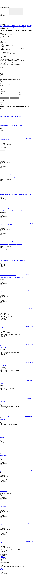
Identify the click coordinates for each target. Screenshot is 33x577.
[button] (16, 20)
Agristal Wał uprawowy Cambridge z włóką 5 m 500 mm (11, 125)
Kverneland (8, 27)
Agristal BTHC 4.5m (4, 455)
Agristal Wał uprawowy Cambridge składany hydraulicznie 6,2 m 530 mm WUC (15, 194)
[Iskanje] (16, 11)
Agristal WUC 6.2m (3, 509)
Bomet (1, 27)
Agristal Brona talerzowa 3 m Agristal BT (8, 141)
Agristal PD (2, 311)
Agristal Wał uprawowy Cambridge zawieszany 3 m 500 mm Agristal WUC (14, 260)
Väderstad (20, 27)
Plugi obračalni (23, 25)
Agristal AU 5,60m (3, 437)
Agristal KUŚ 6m (3, 383)
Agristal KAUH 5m (3, 347)
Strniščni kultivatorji (6, 26)
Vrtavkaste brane (11, 26)
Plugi (18, 26)
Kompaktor (27, 25)
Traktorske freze (29, 26)
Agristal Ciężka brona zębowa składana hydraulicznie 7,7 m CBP (12, 210)
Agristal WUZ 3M (3, 491)
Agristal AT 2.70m (3, 365)
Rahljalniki (15, 26)
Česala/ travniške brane (22, 26)
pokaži (1, 102)
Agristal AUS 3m (3, 329)
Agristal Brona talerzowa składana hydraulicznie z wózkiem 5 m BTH (13, 177)
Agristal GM (2, 419)
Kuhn (5, 27)
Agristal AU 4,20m (3, 544)
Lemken (14, 27)
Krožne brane (15, 25)
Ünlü (23, 27)
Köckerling (11, 27)
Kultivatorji (18, 25)
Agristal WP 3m (3, 401)
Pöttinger (17, 27)
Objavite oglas (2, 555)
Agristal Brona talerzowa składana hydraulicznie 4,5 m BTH (11, 277)
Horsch (3, 27)
